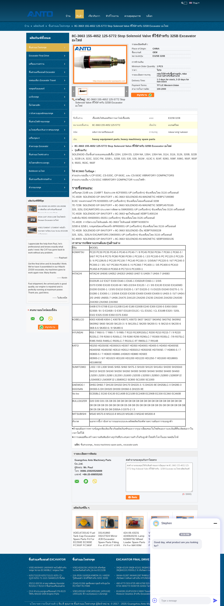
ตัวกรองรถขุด (35, 187)
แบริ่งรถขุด (34, 97)
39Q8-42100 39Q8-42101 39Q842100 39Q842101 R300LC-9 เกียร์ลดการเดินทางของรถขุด (134, 570)
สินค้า (79, 16)
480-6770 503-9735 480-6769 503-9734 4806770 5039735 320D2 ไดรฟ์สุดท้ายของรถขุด (134, 586)
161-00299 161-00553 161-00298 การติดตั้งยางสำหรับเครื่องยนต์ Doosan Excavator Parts (52, 209)
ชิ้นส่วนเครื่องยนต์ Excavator (42, 72)
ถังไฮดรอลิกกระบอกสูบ (39, 163)
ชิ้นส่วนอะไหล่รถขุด (59, 26)
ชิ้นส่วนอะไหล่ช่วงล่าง (39, 154)
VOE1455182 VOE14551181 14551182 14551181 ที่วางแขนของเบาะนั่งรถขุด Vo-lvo (91, 594)
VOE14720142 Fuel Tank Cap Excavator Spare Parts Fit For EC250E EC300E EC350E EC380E (84, 539)
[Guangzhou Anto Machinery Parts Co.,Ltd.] (42, 13)
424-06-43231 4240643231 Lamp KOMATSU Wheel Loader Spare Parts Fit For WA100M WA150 (134, 540)
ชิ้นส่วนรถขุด (86, 445)
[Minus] (215, 523)
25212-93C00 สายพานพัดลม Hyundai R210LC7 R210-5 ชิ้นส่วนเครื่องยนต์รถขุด (47, 586)
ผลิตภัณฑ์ (39, 26)
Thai (195, 3)
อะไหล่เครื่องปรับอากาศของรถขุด (44, 130)
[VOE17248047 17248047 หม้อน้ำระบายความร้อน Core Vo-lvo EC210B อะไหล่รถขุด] (32, 230)
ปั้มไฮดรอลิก (34, 105)
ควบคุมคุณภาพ (132, 16)
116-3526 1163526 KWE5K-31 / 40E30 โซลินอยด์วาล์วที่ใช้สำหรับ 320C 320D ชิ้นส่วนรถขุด (91, 578)
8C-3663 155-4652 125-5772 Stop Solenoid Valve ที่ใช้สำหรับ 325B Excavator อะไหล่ (100, 102)
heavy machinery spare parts (108, 445)
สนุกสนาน (142, 95)
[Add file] (154, 600)
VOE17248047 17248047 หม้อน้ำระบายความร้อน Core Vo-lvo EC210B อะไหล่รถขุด (53, 231)
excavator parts (130, 445)
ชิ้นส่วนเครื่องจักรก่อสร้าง (40, 179)
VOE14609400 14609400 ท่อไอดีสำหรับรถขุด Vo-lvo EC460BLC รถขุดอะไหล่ (47, 568)
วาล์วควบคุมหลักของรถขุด (41, 113)
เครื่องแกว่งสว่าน (36, 64)
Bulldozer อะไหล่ (36, 171)
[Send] (215, 600)
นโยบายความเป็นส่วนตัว (43, 603)
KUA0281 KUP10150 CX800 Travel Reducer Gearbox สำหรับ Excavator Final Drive (133, 594)
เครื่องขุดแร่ (34, 138)
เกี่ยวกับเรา (94, 16)
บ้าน (68, 16)
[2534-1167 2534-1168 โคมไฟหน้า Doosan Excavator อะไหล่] (32, 219)
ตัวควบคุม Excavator (38, 146)
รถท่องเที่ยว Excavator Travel (42, 80)
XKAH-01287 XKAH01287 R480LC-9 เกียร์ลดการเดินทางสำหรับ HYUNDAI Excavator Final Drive (134, 578)
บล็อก (149, 16)
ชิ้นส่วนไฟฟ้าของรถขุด (39, 121)
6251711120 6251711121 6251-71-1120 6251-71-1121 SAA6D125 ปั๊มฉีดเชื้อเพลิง (47, 578)
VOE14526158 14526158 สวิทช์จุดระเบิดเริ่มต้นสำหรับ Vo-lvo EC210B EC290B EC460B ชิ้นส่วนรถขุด (89, 570)
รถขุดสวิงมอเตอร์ (36, 88)
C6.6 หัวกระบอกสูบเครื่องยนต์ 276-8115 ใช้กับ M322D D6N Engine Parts (47, 592)
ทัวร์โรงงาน (112, 16)
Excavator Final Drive (39, 56)
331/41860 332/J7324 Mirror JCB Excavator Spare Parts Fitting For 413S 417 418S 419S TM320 (109, 540)
